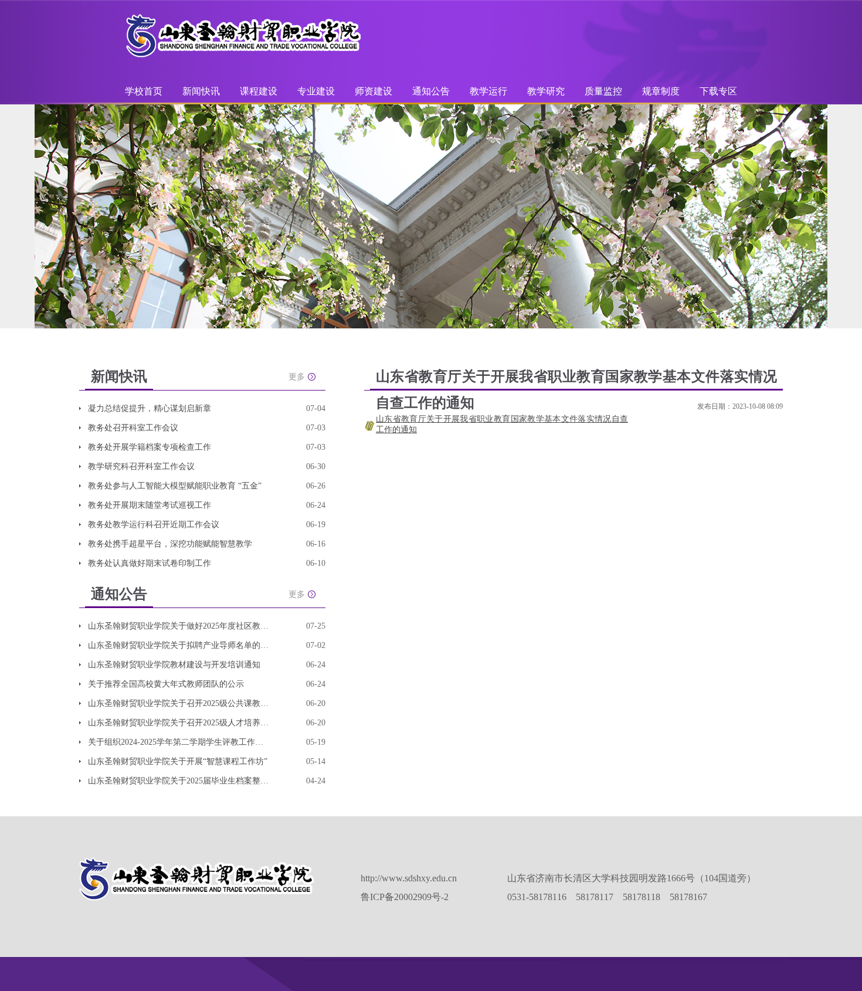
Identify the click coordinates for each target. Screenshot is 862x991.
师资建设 (375, 91)
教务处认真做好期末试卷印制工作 (149, 563)
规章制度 (661, 91)
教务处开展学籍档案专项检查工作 (149, 447)
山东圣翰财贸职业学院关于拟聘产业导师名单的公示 (179, 645)
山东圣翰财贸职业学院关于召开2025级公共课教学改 (179, 703)
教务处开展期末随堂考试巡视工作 (149, 505)
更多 (297, 376)
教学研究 (547, 91)
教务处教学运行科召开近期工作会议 (153, 524)
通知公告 (432, 91)
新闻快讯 (201, 91)
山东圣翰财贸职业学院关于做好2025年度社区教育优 (179, 626)
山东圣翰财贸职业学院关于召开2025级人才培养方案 (179, 722)
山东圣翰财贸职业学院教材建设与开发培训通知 (174, 664)
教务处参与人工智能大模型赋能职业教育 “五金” (175, 485)
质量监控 (605, 91)
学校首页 (143, 91)
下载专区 (718, 91)
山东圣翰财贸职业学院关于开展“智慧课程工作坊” (177, 761)
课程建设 (260, 91)
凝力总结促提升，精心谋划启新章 (149, 408)
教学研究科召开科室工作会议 (141, 466)
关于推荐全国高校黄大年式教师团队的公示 (166, 684)
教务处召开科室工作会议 (133, 427)
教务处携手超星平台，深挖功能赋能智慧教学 (170, 543)
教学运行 (490, 91)
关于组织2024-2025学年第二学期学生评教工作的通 (179, 742)
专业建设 (317, 91)
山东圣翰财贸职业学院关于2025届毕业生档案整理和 (179, 780)
